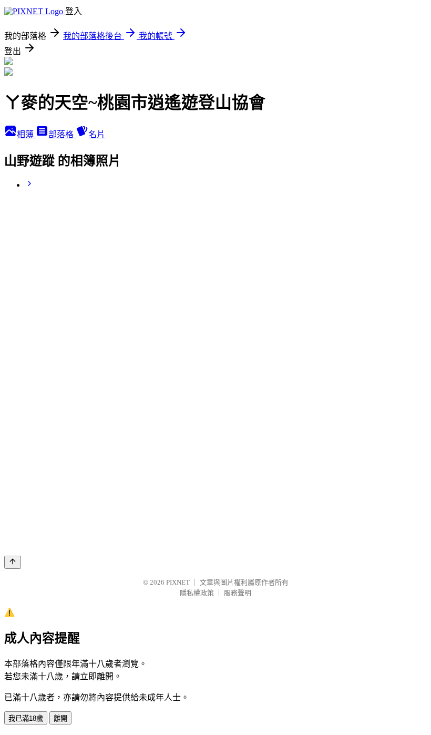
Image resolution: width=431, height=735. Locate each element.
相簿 (26, 134)
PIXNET (178, 582)
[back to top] (12, 562)
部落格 (62, 134)
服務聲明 (237, 593)
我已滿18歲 (25, 718)
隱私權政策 (197, 593)
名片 (96, 134)
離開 (60, 718)
